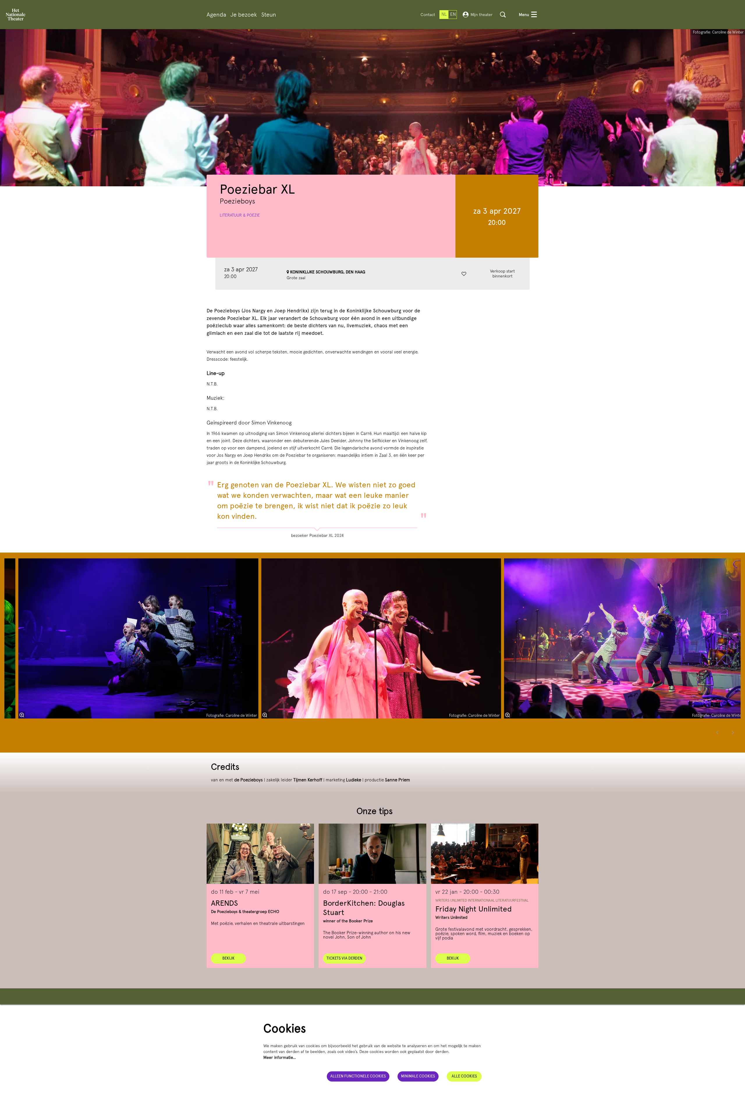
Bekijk (228, 958)
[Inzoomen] (21, 715)
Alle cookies (464, 1076)
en (453, 14)
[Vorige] (717, 732)
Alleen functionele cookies (358, 1076)
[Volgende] (733, 732)
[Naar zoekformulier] (503, 14)
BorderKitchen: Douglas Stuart (364, 907)
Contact (428, 14)
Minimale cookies (418, 1076)
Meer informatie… (279, 1057)
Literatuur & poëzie (240, 215)
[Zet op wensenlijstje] (464, 273)
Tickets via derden (344, 958)
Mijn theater (482, 14)
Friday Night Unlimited (473, 908)
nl (444, 14)
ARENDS (224, 902)
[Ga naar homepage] (15, 14)
